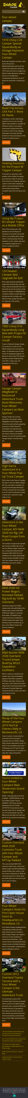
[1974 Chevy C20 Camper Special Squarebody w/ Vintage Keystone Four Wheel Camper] (14, 37)
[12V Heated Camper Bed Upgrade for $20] (14, 268)
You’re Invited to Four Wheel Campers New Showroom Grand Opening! (13, 785)
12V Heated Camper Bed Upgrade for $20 (12, 274)
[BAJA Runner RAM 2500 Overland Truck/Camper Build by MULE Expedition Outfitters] (14, 649)
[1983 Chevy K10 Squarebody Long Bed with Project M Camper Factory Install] (14, 323)
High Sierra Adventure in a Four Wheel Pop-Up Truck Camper (13, 471)
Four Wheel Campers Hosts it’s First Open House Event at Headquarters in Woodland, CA (13, 914)
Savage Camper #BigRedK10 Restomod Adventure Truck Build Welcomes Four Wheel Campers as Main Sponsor (13, 401)
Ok (14, 1095)
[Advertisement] (14, 1073)
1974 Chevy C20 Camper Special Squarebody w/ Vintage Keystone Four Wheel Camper (13, 48)
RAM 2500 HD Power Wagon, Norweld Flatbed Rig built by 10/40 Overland (13, 595)
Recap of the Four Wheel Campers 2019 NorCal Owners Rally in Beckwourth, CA (13, 725)
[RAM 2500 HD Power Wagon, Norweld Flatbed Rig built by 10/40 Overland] (14, 585)
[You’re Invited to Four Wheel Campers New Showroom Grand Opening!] (14, 775)
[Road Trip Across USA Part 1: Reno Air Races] (14, 105)
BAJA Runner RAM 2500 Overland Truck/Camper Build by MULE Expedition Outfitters (13, 661)
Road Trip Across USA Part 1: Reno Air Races (12, 111)
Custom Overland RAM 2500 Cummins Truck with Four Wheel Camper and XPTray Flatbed (13, 851)
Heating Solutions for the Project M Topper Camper (13, 166)
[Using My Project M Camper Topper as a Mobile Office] (14, 215)
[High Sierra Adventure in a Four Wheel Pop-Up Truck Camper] (14, 463)
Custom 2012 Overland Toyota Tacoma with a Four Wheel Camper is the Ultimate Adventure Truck (12, 984)
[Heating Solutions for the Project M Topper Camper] (14, 160)
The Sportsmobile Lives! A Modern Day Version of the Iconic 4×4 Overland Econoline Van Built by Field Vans (13, 1033)
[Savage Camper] (14, 5)
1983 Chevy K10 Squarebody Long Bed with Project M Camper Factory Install (14, 333)
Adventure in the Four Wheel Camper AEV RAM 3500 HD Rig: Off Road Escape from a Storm (13, 531)
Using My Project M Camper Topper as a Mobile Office (13, 221)
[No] (26, 1092)
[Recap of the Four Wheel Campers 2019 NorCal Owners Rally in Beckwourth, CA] (14, 715)
